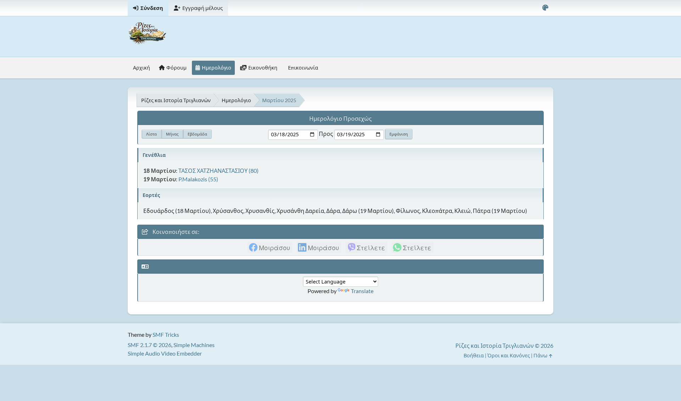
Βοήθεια (474, 355)
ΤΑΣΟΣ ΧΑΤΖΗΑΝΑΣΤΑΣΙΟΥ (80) (218, 170)
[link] (270, 247)
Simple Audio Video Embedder (165, 353)
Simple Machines (194, 344)
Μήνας (172, 134)
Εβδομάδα (197, 134)
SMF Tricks (166, 334)
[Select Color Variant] (545, 8)
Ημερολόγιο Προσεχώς (340, 118)
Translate (362, 290)
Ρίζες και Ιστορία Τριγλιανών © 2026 (504, 345)
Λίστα (151, 134)
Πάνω (540, 355)
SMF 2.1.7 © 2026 (149, 344)
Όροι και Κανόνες (508, 355)
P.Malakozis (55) (198, 179)
